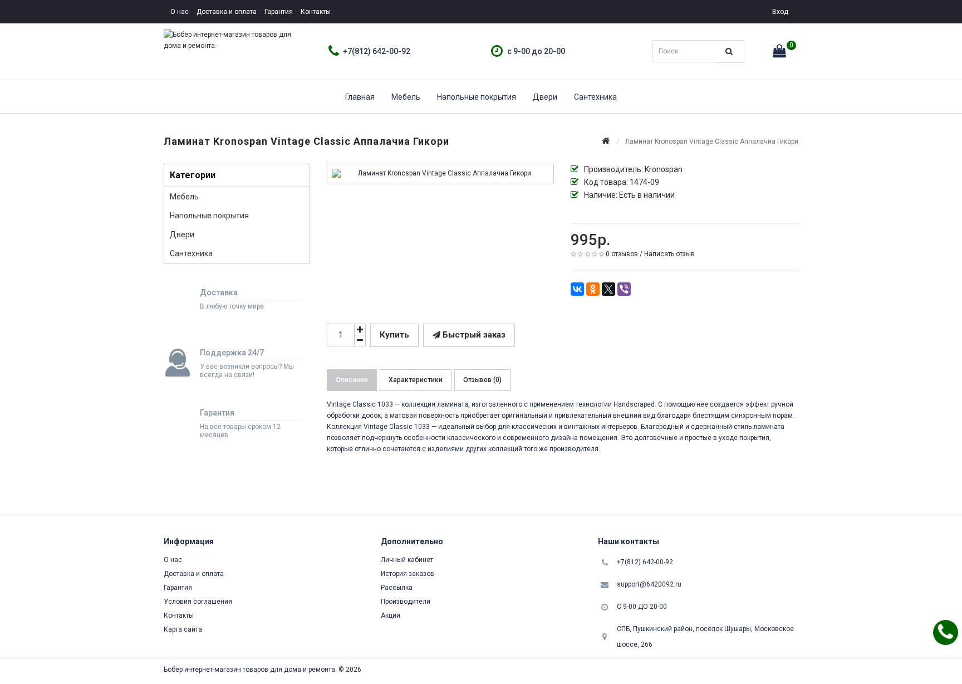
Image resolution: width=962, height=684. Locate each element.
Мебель (405, 96)
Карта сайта (183, 629)
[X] (608, 289)
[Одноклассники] (593, 289)
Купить (394, 335)
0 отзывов (622, 254)
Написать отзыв (669, 254)
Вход (779, 12)
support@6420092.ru (649, 584)
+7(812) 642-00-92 (376, 51)
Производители (405, 601)
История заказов (407, 574)
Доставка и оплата (227, 12)
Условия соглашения (198, 601)
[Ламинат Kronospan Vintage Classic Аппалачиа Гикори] (441, 173)
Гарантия (278, 12)
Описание (352, 380)
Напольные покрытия (476, 96)
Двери (545, 96)
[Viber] (624, 289)
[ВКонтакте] (577, 289)
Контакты (316, 12)
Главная (360, 96)
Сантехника (595, 96)
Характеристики (416, 380)
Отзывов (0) (482, 380)
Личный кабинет (407, 560)
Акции (390, 615)
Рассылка (397, 588)
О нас (179, 12)
